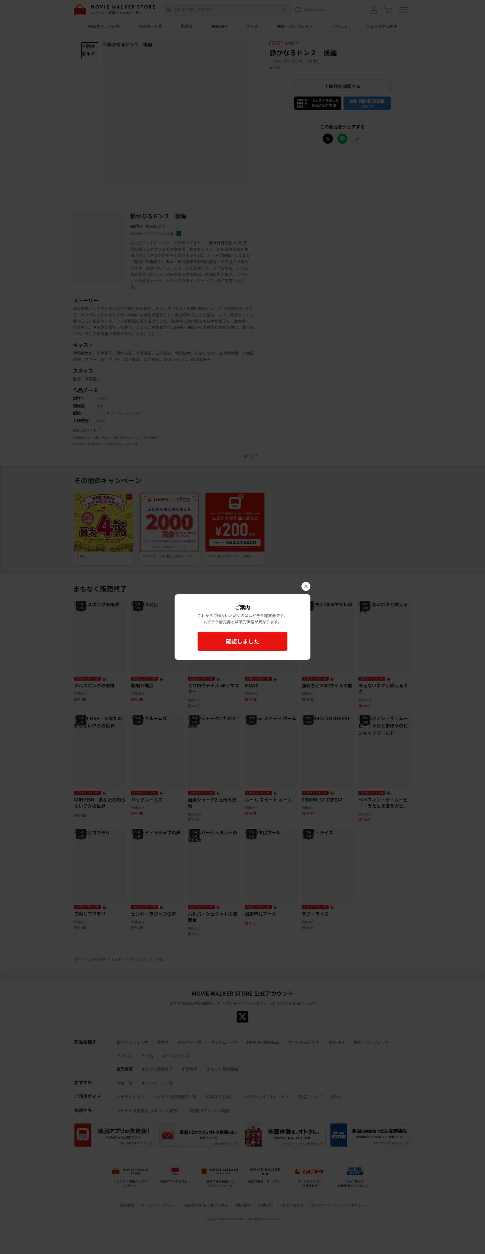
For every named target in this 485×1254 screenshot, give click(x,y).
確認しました (242, 641)
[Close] (305, 586)
